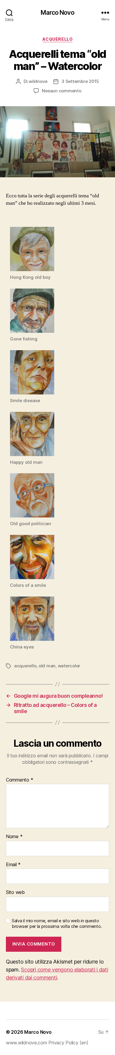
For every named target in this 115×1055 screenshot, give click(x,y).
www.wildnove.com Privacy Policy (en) (47, 1043)
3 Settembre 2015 (80, 81)
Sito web (15, 892)
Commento (19, 780)
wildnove (38, 81)
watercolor (69, 666)
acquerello (25, 666)
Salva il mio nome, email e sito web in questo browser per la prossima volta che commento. (57, 923)
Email (13, 864)
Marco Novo (57, 12)
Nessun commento (61, 91)
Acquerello (57, 39)
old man (47, 666)
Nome (14, 836)
